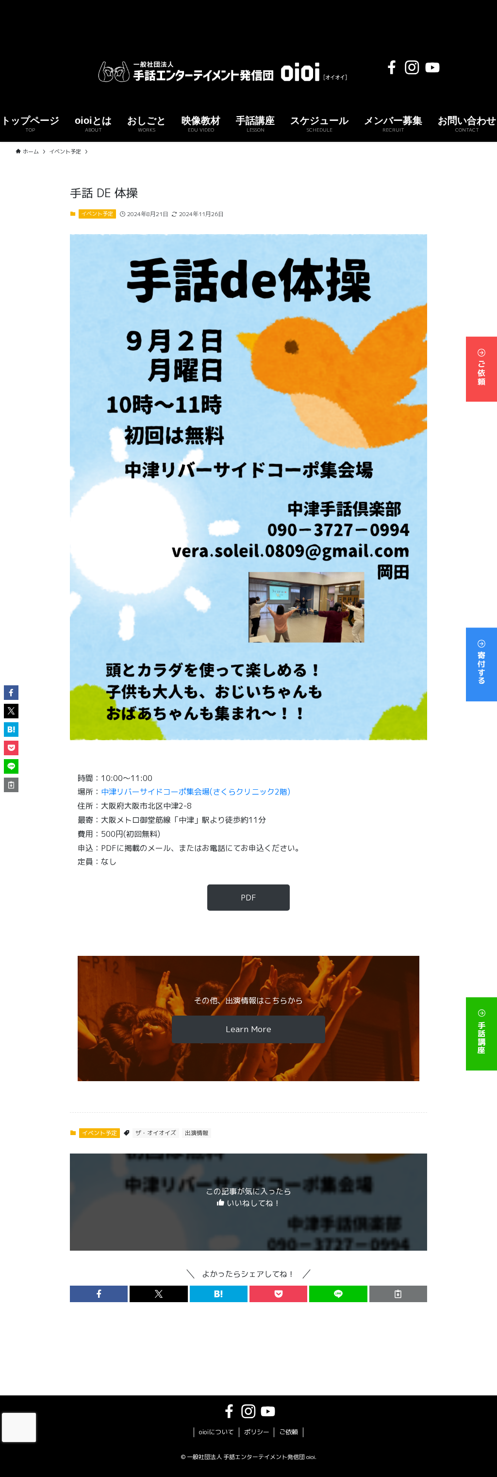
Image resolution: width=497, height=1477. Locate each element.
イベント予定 (97, 214)
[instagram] (412, 67)
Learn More (248, 1029)
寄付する (481, 666)
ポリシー (256, 1431)
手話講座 (481, 1036)
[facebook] (391, 67)
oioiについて (216, 1431)
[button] (99, 1294)
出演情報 (196, 1133)
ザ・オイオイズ (155, 1133)
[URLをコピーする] (398, 1294)
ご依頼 (481, 371)
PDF (248, 897)
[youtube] (432, 67)
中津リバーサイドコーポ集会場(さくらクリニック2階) (195, 791)
